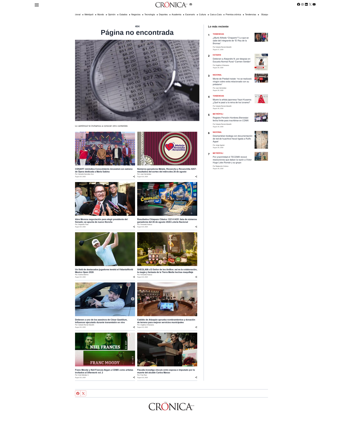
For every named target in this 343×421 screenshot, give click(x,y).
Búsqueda (266, 14)
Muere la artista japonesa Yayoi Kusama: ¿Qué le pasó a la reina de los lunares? (232, 101)
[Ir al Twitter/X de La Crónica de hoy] (310, 4)
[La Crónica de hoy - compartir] (134, 176)
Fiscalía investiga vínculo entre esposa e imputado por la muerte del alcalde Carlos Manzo (166, 371)
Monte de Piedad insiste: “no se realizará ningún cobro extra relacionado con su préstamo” (232, 81)
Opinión (111, 14)
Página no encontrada (137, 32)
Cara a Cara (216, 14)
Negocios (135, 14)
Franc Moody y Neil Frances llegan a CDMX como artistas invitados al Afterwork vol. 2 (104, 371)
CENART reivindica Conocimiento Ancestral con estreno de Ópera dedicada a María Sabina (104, 170)
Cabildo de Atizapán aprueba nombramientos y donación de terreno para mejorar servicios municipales (166, 321)
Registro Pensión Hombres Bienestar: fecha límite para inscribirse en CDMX (231, 119)
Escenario (190, 14)
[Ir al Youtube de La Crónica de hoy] (314, 4)
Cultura (202, 14)
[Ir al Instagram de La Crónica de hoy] (302, 4)
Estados (123, 14)
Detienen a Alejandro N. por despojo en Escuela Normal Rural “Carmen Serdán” (232, 60)
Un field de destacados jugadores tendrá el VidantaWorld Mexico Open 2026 (104, 270)
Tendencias (250, 14)
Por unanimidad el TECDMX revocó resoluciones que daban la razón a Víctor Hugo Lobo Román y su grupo (232, 159)
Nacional (76, 14)
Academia (176, 14)
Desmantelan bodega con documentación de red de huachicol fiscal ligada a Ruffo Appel (232, 138)
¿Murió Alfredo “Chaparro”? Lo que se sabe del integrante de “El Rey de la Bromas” (231, 40)
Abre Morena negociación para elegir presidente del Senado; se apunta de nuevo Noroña (101, 220)
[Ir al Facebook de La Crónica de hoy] (298, 4)
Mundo (100, 14)
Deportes (163, 14)
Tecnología (149, 14)
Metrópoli (89, 14)
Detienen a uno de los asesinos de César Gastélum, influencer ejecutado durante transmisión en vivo (101, 321)
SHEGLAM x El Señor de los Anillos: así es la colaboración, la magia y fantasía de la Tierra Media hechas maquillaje (167, 270)
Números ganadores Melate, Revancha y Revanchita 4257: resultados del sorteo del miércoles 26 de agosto (166, 170)
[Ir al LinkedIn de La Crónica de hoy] (306, 4)
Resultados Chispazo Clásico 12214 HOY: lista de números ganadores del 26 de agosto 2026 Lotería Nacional (167, 220)
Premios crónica (233, 14)
